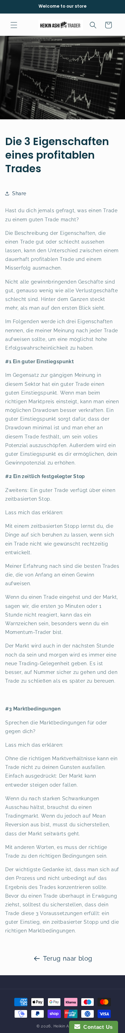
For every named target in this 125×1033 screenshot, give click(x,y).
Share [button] (19, 193)
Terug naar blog (67, 958)
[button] (14, 25)
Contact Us (96, 1027)
